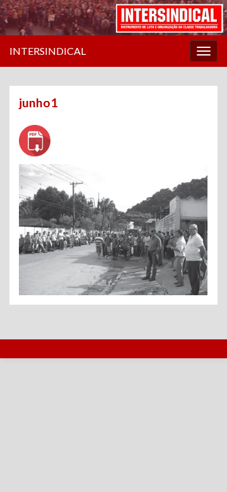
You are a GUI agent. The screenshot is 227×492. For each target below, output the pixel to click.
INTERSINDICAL (47, 51)
